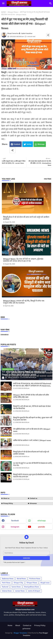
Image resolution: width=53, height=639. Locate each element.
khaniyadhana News (31, 587)
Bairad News (21, 579)
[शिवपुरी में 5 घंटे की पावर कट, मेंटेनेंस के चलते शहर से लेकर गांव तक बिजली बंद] (6, 409)
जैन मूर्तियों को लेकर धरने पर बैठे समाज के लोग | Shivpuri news (31, 430)
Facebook (17, 144)
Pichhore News (34, 579)
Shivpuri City (18, 583)
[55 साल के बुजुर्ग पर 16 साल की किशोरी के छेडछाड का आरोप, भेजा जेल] (6, 466)
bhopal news (45, 583)
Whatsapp (40, 144)
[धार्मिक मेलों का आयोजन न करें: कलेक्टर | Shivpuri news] (6, 443)
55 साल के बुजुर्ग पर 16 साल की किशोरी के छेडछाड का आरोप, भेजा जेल (32, 464)
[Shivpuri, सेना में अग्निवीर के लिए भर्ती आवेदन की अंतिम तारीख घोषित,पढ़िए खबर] (6, 398)
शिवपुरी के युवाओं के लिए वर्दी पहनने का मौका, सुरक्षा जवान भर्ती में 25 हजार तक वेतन (32, 419)
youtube (41, 527)
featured (5, 587)
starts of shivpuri (34, 591)
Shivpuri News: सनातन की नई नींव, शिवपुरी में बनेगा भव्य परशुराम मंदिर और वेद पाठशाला (23, 302)
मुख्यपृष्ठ (3, 12)
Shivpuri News (13, 12)
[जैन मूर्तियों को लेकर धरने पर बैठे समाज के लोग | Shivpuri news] (6, 432)
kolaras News (7, 591)
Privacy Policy (8, 503)
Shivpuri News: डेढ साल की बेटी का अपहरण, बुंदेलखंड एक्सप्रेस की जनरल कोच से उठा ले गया (23, 260)
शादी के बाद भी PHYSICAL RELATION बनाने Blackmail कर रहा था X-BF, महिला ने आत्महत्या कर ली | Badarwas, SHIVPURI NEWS (32, 385)
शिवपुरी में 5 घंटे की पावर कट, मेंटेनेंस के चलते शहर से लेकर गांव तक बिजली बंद (32, 407)
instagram (15, 527)
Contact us (27, 625)
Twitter (29, 144)
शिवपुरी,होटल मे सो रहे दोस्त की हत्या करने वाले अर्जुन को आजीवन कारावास (26, 218)
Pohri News (6, 583)
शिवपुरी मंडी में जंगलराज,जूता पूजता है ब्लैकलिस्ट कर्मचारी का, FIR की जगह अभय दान (32, 475)
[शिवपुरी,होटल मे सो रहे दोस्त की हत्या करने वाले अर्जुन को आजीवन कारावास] (6, 455)
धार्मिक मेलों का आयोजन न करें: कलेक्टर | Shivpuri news (32, 440)
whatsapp (41, 520)
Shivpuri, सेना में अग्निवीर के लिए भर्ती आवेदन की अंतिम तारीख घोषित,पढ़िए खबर (31, 396)
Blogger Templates (20, 633)
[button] (50, 3)
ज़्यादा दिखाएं (47, 179)
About (17, 625)
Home (10, 625)
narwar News (20, 591)
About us (6, 498)
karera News (16, 587)
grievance (26, 628)
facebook (15, 520)
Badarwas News (7, 579)
